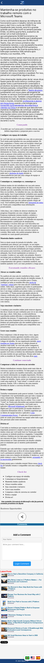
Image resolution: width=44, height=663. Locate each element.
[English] (33, 657)
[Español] (38, 657)
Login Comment (22, 563)
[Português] (27, 657)
